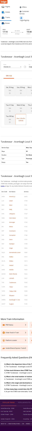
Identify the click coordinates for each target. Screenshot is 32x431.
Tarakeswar (12, 282)
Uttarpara (12, 214)
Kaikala (11, 269)
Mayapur (11, 295)
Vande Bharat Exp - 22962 (7, 408)
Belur (10, 205)
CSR (23, 424)
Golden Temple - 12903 (7, 414)
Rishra (11, 226)
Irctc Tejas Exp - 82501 (7, 411)
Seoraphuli (12, 235)
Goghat (11, 304)
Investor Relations (14, 424)
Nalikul (11, 257)
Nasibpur (11, 244)
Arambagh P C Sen (14, 300)
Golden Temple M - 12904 (7, 419)
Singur (11, 248)
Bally (10, 209)
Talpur (11, 287)
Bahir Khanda (13, 274)
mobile (28, 424)
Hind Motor (12, 218)
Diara (10, 239)
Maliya (11, 261)
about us (3, 424)
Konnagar (12, 222)
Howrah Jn (12, 196)
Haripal (11, 265)
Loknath (11, 278)
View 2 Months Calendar (21, 119)
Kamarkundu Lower (15, 252)
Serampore (12, 231)
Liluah (11, 201)
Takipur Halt (12, 291)
